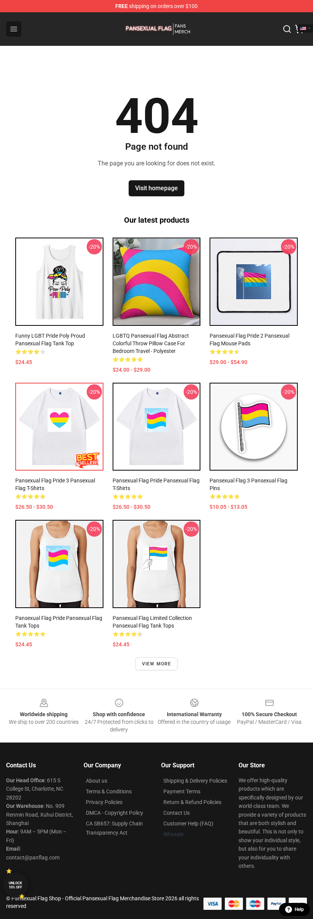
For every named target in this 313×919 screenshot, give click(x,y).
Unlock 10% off (15, 885)
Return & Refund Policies (192, 802)
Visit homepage (156, 188)
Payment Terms (181, 791)
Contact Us (176, 813)
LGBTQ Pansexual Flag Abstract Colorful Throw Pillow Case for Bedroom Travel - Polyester (151, 343)
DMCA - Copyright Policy (114, 813)
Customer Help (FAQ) (188, 823)
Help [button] (299, 909)
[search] (287, 29)
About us (96, 781)
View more (156, 664)
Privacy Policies (104, 802)
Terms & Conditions (109, 791)
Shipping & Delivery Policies (195, 781)
